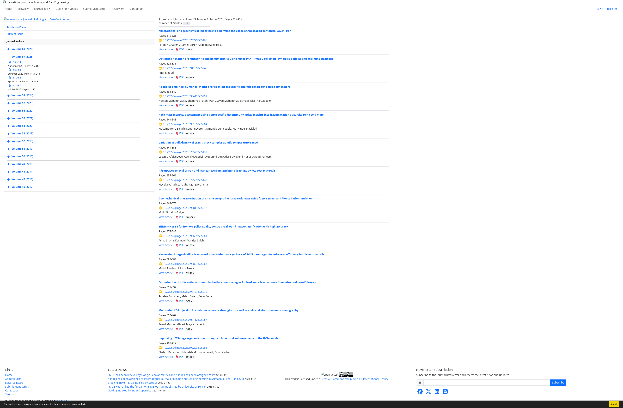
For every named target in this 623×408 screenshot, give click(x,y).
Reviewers (118, 9)
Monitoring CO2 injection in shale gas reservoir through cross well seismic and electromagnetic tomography (228, 310)
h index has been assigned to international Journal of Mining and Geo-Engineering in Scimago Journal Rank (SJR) (176, 379)
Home (8, 9)
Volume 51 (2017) (22, 149)
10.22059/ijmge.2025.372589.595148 (185, 180)
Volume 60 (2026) (22, 49)
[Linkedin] (437, 392)
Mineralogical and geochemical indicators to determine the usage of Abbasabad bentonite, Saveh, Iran (225, 31)
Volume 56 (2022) (22, 111)
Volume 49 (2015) (22, 164)
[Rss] (445, 392)
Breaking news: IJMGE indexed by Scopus (132, 382)
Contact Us (136, 9)
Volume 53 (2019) (22, 133)
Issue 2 (16, 77)
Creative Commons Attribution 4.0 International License (355, 379)
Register (612, 9)
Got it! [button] (614, 404)
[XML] (245, 19)
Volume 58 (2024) (22, 95)
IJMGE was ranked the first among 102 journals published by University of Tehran (157, 386)
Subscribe (558, 382)
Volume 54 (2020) (22, 126)
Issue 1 (16, 85)
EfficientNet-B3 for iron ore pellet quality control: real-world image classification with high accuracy (223, 226)
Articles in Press (16, 27)
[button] (87, 404)
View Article (166, 49)
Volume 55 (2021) (22, 118)
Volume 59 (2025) (22, 57)
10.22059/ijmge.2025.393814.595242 (185, 208)
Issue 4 (16, 62)
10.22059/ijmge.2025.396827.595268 (185, 264)
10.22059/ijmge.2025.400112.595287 (185, 320)
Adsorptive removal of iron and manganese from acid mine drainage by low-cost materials (217, 170)
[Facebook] (420, 392)
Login (600, 9)
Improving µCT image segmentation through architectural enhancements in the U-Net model (219, 338)
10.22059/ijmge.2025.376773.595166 (185, 40)
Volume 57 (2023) (22, 103)
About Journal (13, 379)
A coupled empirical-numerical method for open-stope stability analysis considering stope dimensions (225, 87)
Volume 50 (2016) (22, 156)
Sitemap (10, 394)
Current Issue (15, 34)
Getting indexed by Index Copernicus (130, 390)
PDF (185, 49)
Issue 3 (16, 70)
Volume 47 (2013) (22, 179)
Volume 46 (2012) (22, 187)
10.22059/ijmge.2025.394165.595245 (185, 68)
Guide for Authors (67, 9)
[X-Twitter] (428, 392)
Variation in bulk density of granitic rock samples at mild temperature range (208, 142)
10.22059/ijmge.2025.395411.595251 (185, 96)
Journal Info (41, 9)
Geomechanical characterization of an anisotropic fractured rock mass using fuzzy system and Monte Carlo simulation (236, 198)
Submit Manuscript (94, 9)
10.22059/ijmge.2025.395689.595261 (185, 236)
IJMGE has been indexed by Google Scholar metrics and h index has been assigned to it (161, 375)
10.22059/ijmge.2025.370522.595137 (185, 152)
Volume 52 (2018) (22, 141)
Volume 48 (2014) (22, 172)
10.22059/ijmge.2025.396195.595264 (185, 124)
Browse (22, 9)
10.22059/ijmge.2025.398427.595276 (185, 292)
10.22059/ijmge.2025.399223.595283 (185, 347)
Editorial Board (14, 382)
